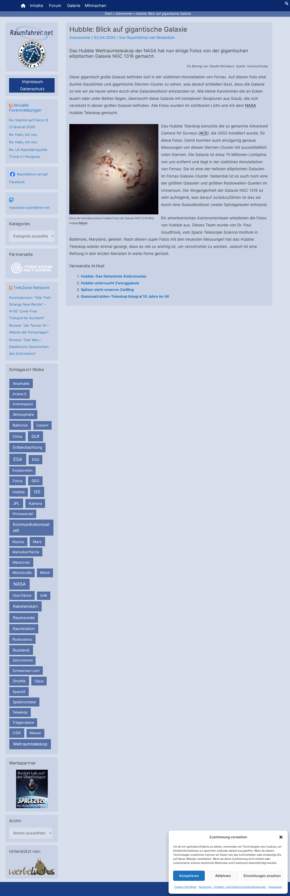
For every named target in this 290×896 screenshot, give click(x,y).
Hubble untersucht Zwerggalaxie (110, 283)
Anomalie (21, 383)
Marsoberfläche (25, 552)
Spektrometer (24, 702)
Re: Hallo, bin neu (23, 134)
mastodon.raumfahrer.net (29, 207)
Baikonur (20, 425)
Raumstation (24, 628)
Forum (55, 5)
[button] (281, 837)
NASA (19, 584)
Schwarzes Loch (26, 670)
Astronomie (79, 37)
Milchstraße (22, 572)
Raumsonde (24, 617)
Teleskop (20, 712)
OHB (43, 595)
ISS (37, 491)
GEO (35, 481)
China (17, 436)
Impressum (275, 887)
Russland (21, 650)
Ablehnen (223, 876)
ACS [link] (203, 133)
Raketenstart (25, 606)
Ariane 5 (19, 394)
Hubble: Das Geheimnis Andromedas (113, 276)
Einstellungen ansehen (262, 876)
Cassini (42, 425)
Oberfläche (21, 595)
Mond (45, 572)
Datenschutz (32, 88)
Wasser (35, 733)
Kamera (35, 503)
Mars (37, 541)
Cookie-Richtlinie (185, 887)
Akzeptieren (189, 876)
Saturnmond (22, 660)
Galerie (73, 5)
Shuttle (19, 681)
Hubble (18, 492)
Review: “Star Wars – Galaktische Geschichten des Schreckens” (29, 347)
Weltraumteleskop (30, 744)
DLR (35, 436)
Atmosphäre (23, 414)
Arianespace (22, 404)
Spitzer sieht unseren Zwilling (107, 289)
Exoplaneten (22, 470)
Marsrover (21, 562)
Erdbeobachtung (27, 447)
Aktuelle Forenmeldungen (25, 108)
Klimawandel (22, 514)
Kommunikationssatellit (31, 527)
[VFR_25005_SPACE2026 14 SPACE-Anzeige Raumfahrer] (32, 788)
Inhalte (36, 5)
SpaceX (18, 691)
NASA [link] (250, 105)
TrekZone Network (31, 287)
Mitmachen (95, 5)
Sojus (39, 681)
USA (17, 733)
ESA (17, 459)
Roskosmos (22, 639)
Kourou (18, 542)
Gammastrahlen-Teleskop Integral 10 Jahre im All (125, 296)
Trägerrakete (23, 722)
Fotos (18, 481)
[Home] (23, 5)
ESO (35, 459)
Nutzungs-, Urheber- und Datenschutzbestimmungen (232, 887)
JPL (16, 503)
